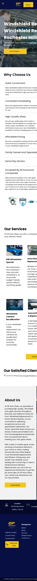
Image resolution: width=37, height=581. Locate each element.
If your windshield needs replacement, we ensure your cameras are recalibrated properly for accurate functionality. (13, 334)
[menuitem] (28, 528)
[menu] (3, 3)
